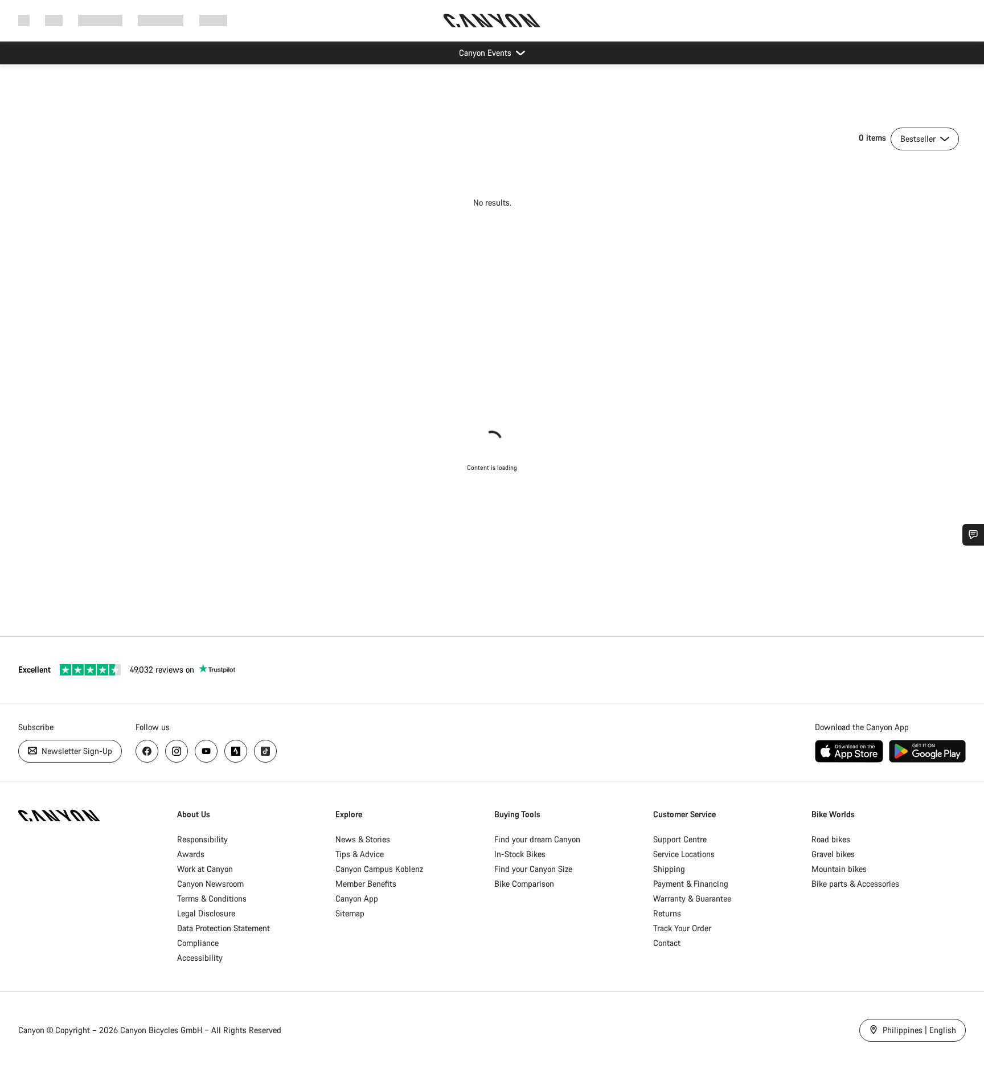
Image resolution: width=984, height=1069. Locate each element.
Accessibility (200, 957)
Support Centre (680, 839)
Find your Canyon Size (533, 868)
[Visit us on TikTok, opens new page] (265, 751)
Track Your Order (682, 928)
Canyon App (356, 898)
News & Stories (362, 839)
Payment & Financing (690, 883)
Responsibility (202, 839)
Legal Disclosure (206, 913)
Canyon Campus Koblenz (379, 868)
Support (213, 20)
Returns (667, 913)
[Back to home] (492, 20)
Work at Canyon (205, 868)
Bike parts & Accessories (855, 883)
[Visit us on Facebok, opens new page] (147, 751)
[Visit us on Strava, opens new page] (235, 751)
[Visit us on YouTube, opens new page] (206, 751)
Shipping (669, 868)
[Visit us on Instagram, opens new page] (176, 751)
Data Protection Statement (223, 928)
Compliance (198, 942)
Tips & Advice (359, 854)
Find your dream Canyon (537, 839)
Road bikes (830, 839)
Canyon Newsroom (210, 883)
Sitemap (349, 913)
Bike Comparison (524, 883)
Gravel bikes (833, 854)
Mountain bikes (839, 868)
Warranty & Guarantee (692, 898)
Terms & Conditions (212, 898)
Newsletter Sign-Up (75, 751)
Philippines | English (918, 1030)
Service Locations (684, 854)
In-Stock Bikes (520, 854)
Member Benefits (365, 883)
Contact (666, 942)
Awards (190, 854)
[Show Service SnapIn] (973, 535)
